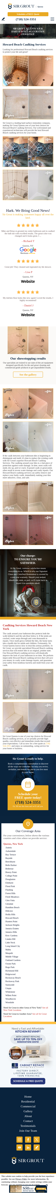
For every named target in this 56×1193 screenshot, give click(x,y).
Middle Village (11, 957)
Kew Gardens (11, 935)
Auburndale (10, 851)
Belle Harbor (11, 865)
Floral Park (10, 886)
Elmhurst (9, 883)
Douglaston (10, 879)
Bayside (8, 858)
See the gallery (28, 374)
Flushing (9, 890)
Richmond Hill (11, 971)
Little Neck (10, 942)
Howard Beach (11, 918)
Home (28, 1096)
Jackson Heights (12, 925)
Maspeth (9, 953)
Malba (8, 949)
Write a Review (3, 19)
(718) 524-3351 (26, 19)
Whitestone (10, 992)
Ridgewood (10, 974)
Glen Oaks (10, 900)
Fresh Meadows (12, 897)
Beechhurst (10, 862)
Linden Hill (10, 939)
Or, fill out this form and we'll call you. (28, 806)
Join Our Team (28, 1130)
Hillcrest (9, 911)
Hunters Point (11, 921)
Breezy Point (11, 872)
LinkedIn (28, 1147)
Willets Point (10, 995)
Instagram (19, 1140)
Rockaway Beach (13, 978)
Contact (28, 1121)
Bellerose (9, 869)
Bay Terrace (10, 854)
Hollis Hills (10, 914)
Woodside (9, 1002)
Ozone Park (10, 964)
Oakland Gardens (13, 960)
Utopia (8, 988)
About (28, 1116)
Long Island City (12, 946)
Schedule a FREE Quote (28, 14)
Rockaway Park (12, 981)
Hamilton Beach (12, 907)
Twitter (37, 1140)
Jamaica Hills (11, 932)
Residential (28, 1101)
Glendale (9, 904)
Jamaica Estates (12, 928)
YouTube (19, 1147)
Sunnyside (9, 985)
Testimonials (28, 1126)
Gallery (28, 1111)
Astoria (8, 847)
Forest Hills (10, 893)
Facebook (28, 1140)
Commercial (28, 1106)
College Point (11, 876)
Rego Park (10, 967)
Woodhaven (10, 999)
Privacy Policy (21, 1179)
